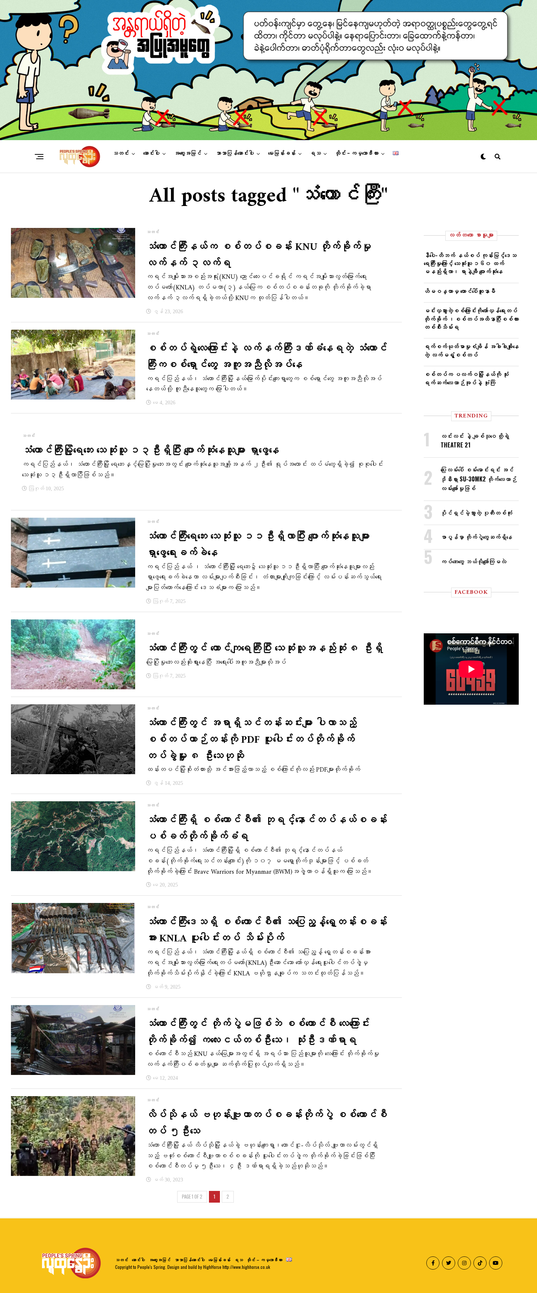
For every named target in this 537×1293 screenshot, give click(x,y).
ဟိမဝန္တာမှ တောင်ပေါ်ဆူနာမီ (459, 290)
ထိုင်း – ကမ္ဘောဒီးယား (356, 153)
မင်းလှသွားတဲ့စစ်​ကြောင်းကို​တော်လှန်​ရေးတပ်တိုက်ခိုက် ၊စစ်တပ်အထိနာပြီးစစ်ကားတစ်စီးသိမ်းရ (471, 318)
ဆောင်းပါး (151, 153)
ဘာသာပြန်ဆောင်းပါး (235, 153)
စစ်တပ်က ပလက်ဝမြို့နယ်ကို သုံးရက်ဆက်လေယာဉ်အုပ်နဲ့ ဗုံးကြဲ (466, 378)
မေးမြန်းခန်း (282, 153)
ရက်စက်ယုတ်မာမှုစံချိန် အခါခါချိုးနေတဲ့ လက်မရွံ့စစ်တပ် (471, 350)
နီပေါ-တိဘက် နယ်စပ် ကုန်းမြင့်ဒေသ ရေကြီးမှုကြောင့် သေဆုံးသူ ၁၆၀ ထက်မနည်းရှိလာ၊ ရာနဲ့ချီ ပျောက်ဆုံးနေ (470, 263)
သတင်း (121, 153)
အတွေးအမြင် (187, 153)
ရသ (315, 153)
